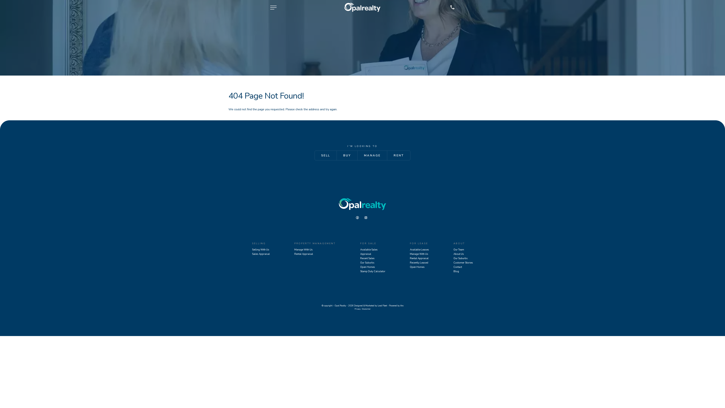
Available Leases (419, 249)
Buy (347, 155)
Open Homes (367, 267)
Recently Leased (419, 262)
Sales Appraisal (261, 254)
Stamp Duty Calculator (372, 271)
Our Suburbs (367, 262)
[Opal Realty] (362, 7)
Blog (456, 271)
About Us (459, 254)
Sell (325, 155)
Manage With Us (303, 249)
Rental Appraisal (303, 254)
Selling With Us (260, 249)
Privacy (358, 309)
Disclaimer (366, 309)
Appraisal (365, 254)
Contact (458, 267)
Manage (372, 155)
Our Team (459, 249)
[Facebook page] (359, 217)
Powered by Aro (396, 305)
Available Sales (369, 249)
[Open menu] (273, 7)
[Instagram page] (367, 217)
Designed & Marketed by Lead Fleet (370, 305)
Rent (399, 155)
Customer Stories (463, 262)
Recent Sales (367, 258)
